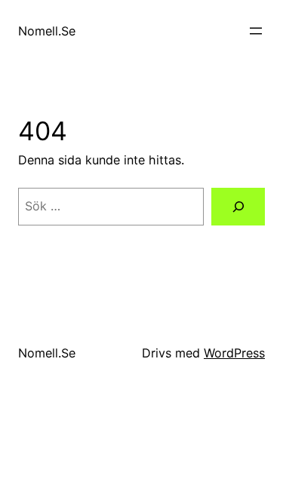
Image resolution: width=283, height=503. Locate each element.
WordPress (234, 352)
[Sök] (238, 206)
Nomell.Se (46, 30)
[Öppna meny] (256, 31)
